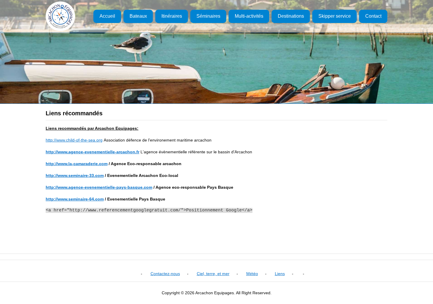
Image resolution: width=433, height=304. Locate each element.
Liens (280, 273)
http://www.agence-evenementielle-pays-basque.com (99, 187)
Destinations (291, 16)
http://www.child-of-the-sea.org (74, 140)
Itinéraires (171, 16)
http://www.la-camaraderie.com (77, 163)
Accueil (107, 16)
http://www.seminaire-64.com (75, 199)
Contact (373, 16)
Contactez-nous (165, 273)
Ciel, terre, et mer (213, 273)
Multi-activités (249, 16)
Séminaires (208, 16)
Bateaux (138, 16)
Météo (252, 273)
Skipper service (334, 16)
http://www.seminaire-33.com (75, 175)
